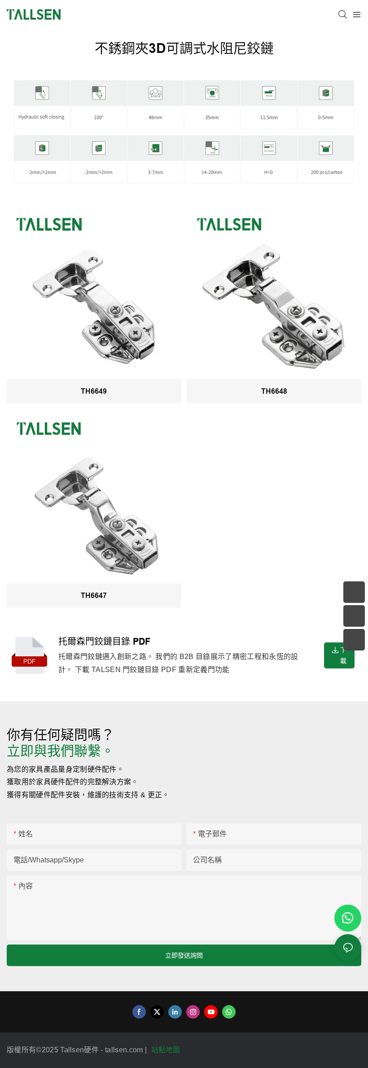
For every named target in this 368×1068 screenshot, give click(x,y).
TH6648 (274, 391)
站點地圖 (167, 1050)
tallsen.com (125, 1050)
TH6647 (94, 595)
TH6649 (94, 391)
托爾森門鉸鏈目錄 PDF (104, 641)
